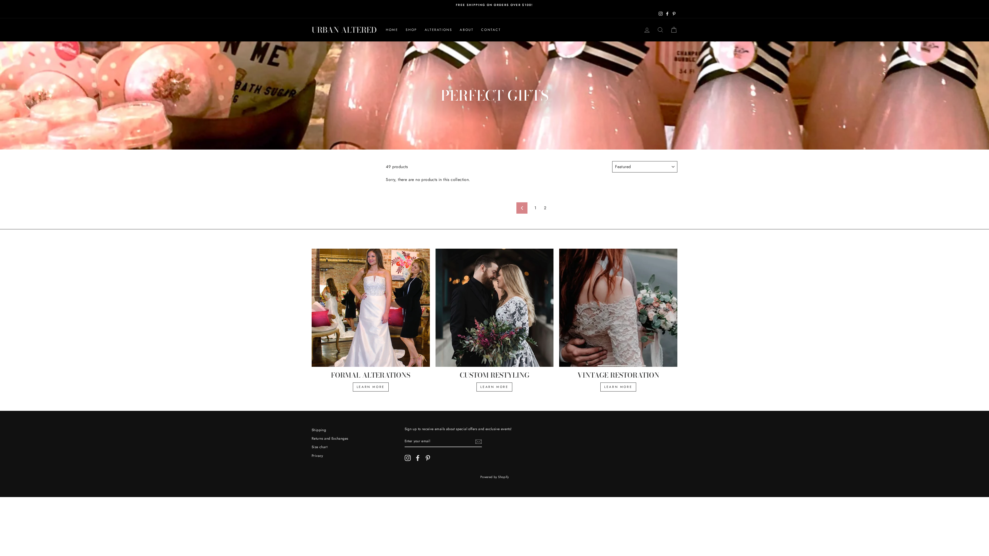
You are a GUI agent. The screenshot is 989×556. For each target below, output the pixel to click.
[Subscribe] (478, 441)
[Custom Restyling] (495, 308)
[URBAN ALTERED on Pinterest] (428, 458)
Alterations (438, 29)
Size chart (319, 446)
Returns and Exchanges (330, 438)
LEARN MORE (371, 387)
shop (411, 29)
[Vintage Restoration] (618, 308)
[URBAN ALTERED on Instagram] (408, 458)
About (466, 29)
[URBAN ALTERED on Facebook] (418, 458)
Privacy (317, 455)
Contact (491, 29)
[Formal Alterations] (371, 308)
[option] (494, 5)
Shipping (319, 429)
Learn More (494, 387)
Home (392, 29)
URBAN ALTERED (344, 30)
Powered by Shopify (494, 477)
